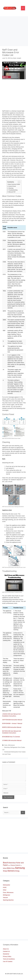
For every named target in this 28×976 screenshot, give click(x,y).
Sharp (5, 871)
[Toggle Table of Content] (18, 182)
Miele (9, 868)
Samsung (20, 868)
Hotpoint (17, 865)
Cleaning (11, 188)
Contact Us (6, 951)
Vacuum (5, 897)
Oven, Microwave (9, 745)
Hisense (12, 865)
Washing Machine (8, 900)
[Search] (23, 812)
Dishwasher (6, 885)
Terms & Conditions (9, 959)
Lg (21, 865)
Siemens (11, 871)
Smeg (17, 871)
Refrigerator (6, 895)
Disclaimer (6, 954)
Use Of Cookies (7, 961)
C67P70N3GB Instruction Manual (12, 719)
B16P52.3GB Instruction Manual (11, 727)
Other (4, 890)
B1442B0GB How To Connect (11, 736)
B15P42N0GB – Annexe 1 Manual (12, 723)
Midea (4, 868)
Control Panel (12, 186)
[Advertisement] (14, 32)
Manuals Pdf (12, 192)
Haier (9, 865)
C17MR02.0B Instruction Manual (11, 740)
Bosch (5, 863)
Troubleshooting (13, 190)
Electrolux (12, 863)
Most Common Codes (14, 184)
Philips (13, 868)
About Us (6, 949)
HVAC (4, 887)
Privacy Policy (7, 956)
